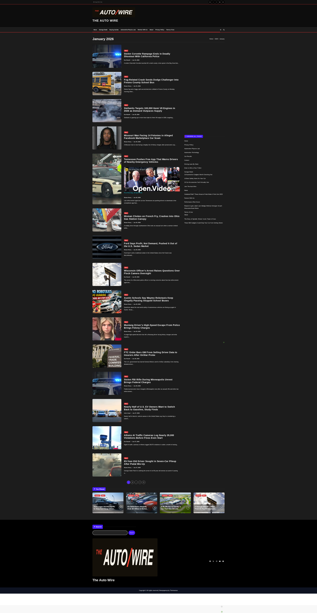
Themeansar (174, 590)
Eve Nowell (127, 60)
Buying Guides (114, 30)
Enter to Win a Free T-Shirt (192, 168)
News (95, 30)
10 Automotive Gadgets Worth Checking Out (198, 174)
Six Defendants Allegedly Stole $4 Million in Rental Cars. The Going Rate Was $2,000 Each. (137, 510)
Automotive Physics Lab (128, 30)
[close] (221, 606)
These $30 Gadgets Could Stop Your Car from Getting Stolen (203, 223)
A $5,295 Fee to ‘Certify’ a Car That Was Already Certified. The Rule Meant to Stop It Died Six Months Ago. (172, 510)
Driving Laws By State (191, 164)
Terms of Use (170, 30)
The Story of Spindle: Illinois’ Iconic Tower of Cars (200, 219)
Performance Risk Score (192, 202)
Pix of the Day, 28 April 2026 (139, 170)
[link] (126, 169)
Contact (186, 160)
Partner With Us (143, 30)
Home (186, 141)
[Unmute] (171, 173)
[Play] (169, 173)
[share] (163, 168)
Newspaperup (163, 590)
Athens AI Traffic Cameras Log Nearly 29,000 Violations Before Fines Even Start (149, 436)
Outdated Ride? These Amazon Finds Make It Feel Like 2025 (203, 194)
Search (99, 527)
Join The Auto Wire (190, 186)
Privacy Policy (159, 30)
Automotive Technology (191, 152)
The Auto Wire (105, 20)
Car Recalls (188, 156)
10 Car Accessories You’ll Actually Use (196, 182)
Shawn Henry (127, 86)
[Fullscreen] (178, 173)
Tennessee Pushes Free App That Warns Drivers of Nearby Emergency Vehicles (151, 160)
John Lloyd (127, 413)
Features (97, 495)
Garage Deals (103, 30)
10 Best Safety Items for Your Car (195, 178)
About (151, 30)
